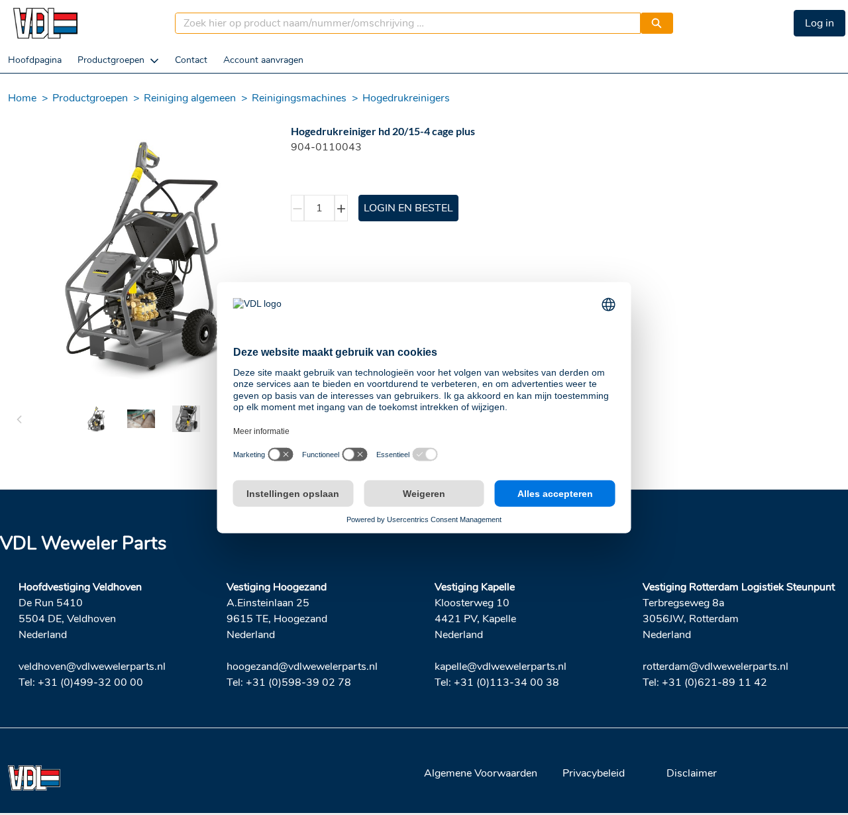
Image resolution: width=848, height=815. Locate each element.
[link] (35, 60)
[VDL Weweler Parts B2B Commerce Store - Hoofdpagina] (45, 23)
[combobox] (402, 23)
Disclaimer (691, 773)
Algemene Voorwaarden (480, 773)
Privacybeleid (593, 773)
